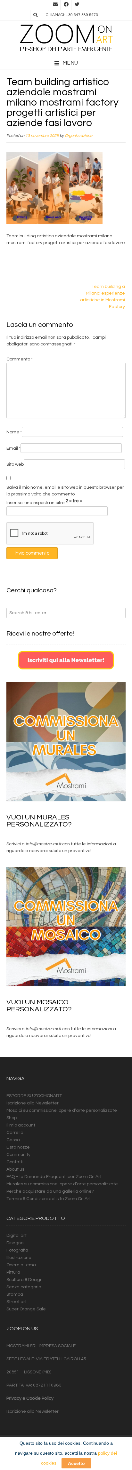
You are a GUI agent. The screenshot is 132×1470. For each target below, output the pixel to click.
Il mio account (20, 1125)
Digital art (16, 1235)
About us (15, 1169)
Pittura (13, 1272)
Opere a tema (21, 1265)
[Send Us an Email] (55, 5)
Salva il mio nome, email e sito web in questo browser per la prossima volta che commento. (65, 490)
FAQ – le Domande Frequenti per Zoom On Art (54, 1176)
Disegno (14, 1243)
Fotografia (17, 1250)
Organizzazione (78, 136)
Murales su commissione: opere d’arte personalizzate (62, 1184)
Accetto (76, 1463)
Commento (19, 359)
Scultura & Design (24, 1279)
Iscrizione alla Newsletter (32, 1103)
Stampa (14, 1294)
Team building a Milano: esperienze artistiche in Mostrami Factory (102, 296)
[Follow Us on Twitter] (76, 5)
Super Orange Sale (26, 1309)
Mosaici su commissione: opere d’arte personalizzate (61, 1110)
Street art (16, 1302)
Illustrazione (18, 1257)
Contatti (14, 1162)
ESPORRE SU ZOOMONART (34, 1096)
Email (13, 448)
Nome (14, 432)
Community (18, 1154)
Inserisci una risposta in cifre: (36, 503)
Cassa (13, 1140)
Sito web (15, 464)
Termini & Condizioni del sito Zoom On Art (48, 1199)
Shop (11, 1118)
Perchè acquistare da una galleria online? (50, 1191)
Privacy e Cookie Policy (30, 1398)
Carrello (14, 1132)
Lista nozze (18, 1147)
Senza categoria (23, 1287)
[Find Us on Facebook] (66, 5)
